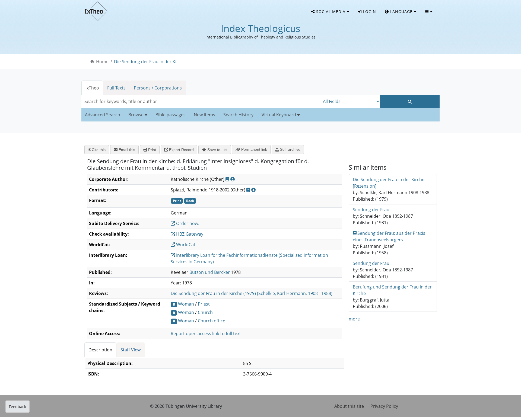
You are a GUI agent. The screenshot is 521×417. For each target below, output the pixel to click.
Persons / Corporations (158, 88)
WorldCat (185, 245)
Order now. (187, 223)
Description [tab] (100, 350)
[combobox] (200, 101)
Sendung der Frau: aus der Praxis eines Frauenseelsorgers (389, 236)
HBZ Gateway (189, 234)
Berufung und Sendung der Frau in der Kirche (392, 290)
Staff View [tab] (130, 350)
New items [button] (204, 115)
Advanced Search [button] (102, 115)
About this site (349, 406)
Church (205, 312)
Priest (204, 304)
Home (102, 62)
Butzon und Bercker (209, 272)
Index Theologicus (260, 28)
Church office (211, 321)
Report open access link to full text (206, 333)
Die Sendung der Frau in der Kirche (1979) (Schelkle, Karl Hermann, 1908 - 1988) (251, 293)
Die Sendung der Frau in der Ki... (147, 62)
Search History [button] (238, 115)
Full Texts (116, 88)
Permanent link (253, 149)
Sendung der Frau (371, 210)
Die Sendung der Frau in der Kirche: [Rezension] (389, 183)
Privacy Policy (384, 406)
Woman (186, 304)
